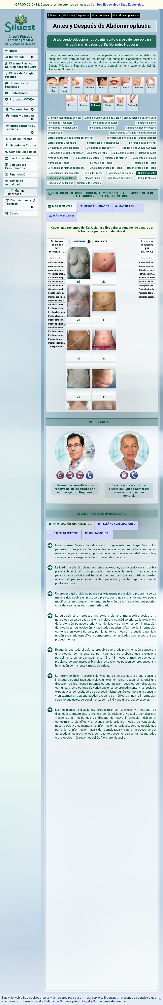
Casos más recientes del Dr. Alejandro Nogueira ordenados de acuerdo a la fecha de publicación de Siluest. (102, 229)
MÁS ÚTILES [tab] (125, 206)
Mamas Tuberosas (15, 192)
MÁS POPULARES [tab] (63, 215)
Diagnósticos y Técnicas (19, 202)
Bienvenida (16, 57)
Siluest (53, 15)
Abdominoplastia (126, 15)
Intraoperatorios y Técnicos (20, 127)
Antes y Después (21, 116)
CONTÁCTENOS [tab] (98, 533)
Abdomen (100, 15)
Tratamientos (18, 109)
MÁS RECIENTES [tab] (61, 206)
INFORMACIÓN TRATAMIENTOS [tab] (71, 523)
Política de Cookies (57, 1001)
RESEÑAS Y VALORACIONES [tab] (117, 523)
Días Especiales (132, 4)
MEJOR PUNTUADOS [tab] (95, 206)
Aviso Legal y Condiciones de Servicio (100, 1001)
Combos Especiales (104, 4)
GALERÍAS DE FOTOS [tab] (65, 533)
